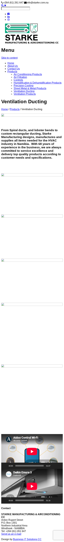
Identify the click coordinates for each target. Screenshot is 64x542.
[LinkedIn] (8, 16)
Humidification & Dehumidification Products (38, 82)
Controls (18, 80)
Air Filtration (20, 77)
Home (10, 63)
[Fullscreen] (58, 465)
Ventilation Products (25, 94)
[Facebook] (8, 14)
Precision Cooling (23, 85)
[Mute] (53, 465)
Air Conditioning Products (28, 74)
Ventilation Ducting (24, 91)
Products (12, 71)
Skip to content (9, 57)
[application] (32, 451)
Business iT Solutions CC (27, 539)
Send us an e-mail (11, 534)
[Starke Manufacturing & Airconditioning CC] (32, 34)
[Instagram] (8, 19)
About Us (12, 66)
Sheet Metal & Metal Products (30, 88)
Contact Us (13, 68)
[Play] (5, 465)
